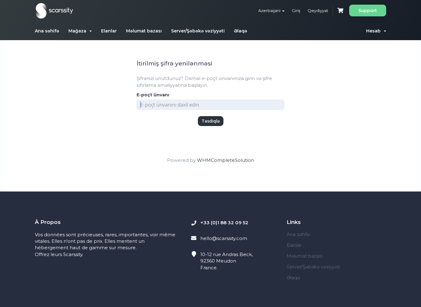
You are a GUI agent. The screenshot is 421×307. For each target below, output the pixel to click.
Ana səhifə (47, 31)
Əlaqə (240, 31)
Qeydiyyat (318, 10)
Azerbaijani (269, 10)
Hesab (374, 31)
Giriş (296, 10)
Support (367, 10)
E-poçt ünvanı (153, 95)
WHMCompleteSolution (225, 160)
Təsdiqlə (211, 121)
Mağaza (78, 31)
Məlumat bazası (144, 31)
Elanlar (109, 31)
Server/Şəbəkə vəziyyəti (198, 31)
